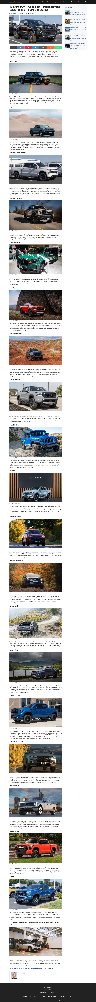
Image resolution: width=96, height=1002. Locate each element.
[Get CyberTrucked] (15, 2)
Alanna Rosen (14, 13)
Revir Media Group (47, 1000)
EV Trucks (49, 2)
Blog (43, 2)
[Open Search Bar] (85, 2)
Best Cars (65, 2)
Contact (80, 2)
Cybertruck (57, 2)
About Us (73, 2)
